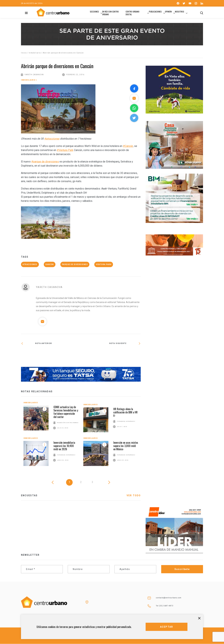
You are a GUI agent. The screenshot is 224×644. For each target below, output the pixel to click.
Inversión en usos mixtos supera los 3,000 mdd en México (125, 446)
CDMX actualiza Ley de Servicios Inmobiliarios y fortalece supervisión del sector (65, 412)
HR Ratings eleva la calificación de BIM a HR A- (125, 412)
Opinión (168, 11)
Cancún (49, 264)
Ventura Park (103, 264)
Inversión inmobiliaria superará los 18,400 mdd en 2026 (64, 446)
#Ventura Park (65, 150)
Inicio (24, 53)
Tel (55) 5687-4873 (164, 606)
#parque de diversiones (45, 161)
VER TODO (134, 495)
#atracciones (51, 138)
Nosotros (179, 11)
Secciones (94, 11)
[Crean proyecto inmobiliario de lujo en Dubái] (51, 355)
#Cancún (128, 146)
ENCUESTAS (29, 495)
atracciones (30, 264)
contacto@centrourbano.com (168, 598)
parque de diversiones (75, 264)
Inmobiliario (35, 53)
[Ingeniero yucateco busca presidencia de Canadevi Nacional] (111, 354)
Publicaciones (155, 11)
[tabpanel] (81, 436)
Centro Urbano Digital (132, 13)
